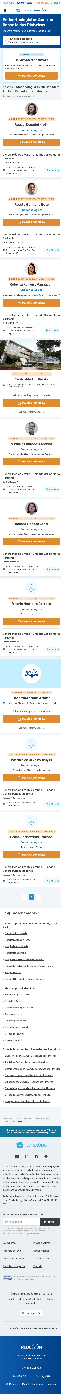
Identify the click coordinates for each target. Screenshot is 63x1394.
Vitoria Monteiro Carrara (31, 604)
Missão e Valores (41, 1243)
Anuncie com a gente (14, 1266)
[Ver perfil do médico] (31, 109)
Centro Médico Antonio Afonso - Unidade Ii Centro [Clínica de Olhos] (30, 791)
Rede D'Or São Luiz (22, 1376)
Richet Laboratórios (32, 1384)
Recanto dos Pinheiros (15, 1122)
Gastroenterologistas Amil (19, 1007)
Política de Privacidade (14, 1258)
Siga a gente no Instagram (26, 1156)
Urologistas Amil (13, 1040)
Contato (37, 1266)
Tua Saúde (8, 3)
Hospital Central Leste (16, 946)
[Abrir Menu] (5, 10)
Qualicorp (52, 1384)
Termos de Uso (41, 1258)
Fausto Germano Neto (31, 205)
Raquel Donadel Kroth (31, 125)
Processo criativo (12, 1250)
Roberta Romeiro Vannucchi (31, 284)
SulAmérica (12, 1384)
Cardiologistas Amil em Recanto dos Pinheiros (29, 1075)
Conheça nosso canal (17, 1156)
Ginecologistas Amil (15, 1020)
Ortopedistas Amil (14, 1033)
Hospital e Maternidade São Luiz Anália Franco (29, 966)
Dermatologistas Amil (16, 1027)
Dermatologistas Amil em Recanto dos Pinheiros (30, 1088)
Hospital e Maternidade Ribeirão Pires (24, 959)
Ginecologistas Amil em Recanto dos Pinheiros (29, 1082)
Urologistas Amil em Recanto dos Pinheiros (27, 1101)
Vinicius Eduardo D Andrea (31, 444)
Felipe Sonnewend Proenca (31, 837)
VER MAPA (54, 170)
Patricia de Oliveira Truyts (31, 760)
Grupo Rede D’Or (48, 1328)
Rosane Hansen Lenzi (31, 524)
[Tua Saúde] (31, 1145)
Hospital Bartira (13, 972)
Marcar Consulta (23, 1119)
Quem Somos (9, 1243)
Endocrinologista (42, 1119)
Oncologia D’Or (43, 1376)
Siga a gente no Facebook (36, 1156)
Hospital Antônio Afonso (14, 798)
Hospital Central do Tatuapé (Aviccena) (25, 979)
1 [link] (31, 897)
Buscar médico (24, 3)
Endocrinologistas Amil (17, 994)
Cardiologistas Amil (15, 1014)
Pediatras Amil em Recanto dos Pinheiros (26, 1062)
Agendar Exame (43, 3)
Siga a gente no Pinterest (46, 1156)
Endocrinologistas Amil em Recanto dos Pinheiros (30, 1056)
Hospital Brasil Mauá (15, 953)
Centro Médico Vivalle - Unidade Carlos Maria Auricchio (31, 156)
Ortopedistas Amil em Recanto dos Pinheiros (28, 1095)
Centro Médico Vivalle (31, 60)
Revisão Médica (41, 1250)
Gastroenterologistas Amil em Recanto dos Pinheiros (32, 1069)
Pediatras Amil (12, 1001)
